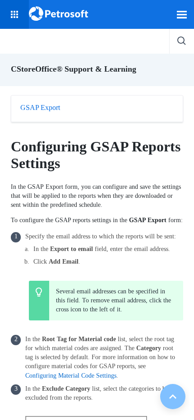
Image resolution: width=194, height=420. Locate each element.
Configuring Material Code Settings (70, 375)
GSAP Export (40, 107)
